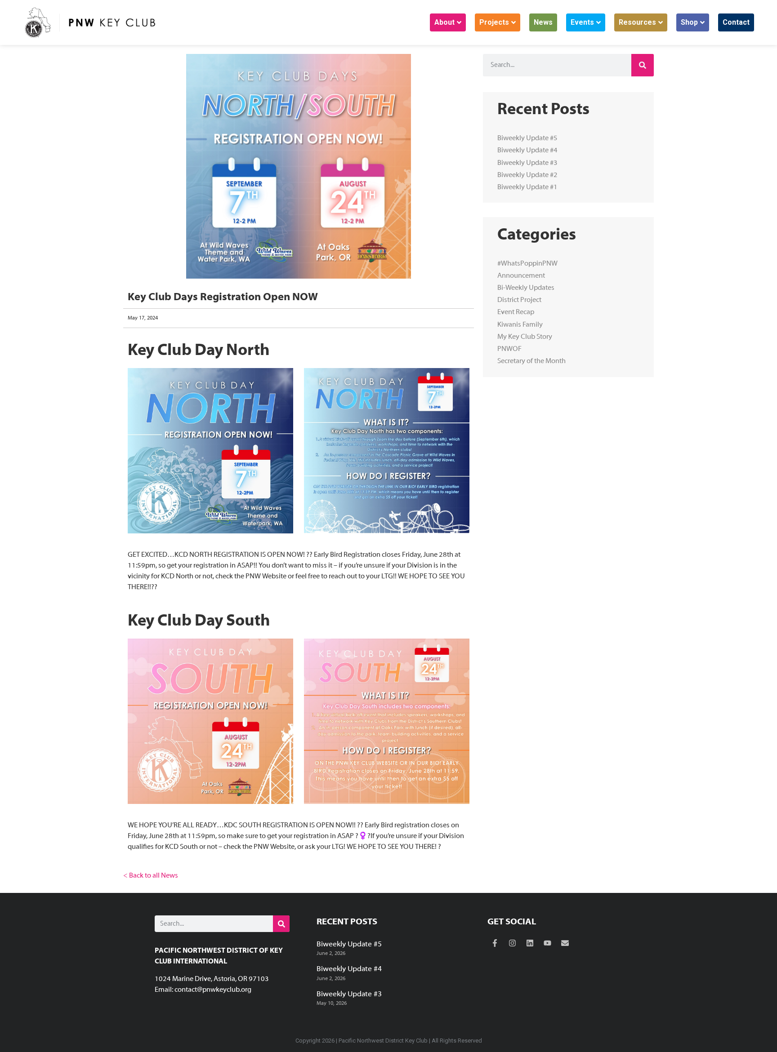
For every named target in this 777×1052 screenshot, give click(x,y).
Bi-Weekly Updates (525, 288)
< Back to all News (150, 875)
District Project (519, 300)
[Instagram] (512, 943)
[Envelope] (565, 943)
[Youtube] (547, 943)
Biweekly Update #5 (527, 138)
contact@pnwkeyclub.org (212, 990)
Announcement (521, 276)
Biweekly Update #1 (527, 187)
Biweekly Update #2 (527, 175)
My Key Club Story (524, 337)
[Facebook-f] (495, 943)
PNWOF (509, 349)
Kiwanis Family (520, 324)
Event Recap (515, 312)
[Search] (642, 65)
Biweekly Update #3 (527, 163)
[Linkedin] (530, 943)
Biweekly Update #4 (527, 150)
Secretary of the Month (531, 361)
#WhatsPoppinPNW (527, 263)
